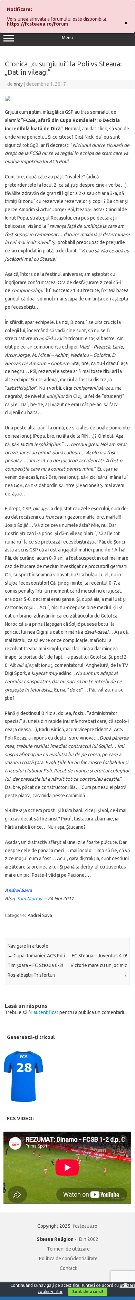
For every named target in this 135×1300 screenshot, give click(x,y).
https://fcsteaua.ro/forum (37, 24)
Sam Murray (29, 898)
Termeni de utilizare (68, 1249)
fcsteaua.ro (85, 1226)
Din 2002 (88, 1239)
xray (18, 84)
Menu (67, 37)
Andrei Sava (40, 915)
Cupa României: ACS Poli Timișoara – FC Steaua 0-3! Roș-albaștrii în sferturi (36, 965)
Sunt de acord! (87, 1291)
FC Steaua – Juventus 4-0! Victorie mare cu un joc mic (98, 965)
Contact (68, 1268)
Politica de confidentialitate (68, 1258)
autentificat (45, 1012)
